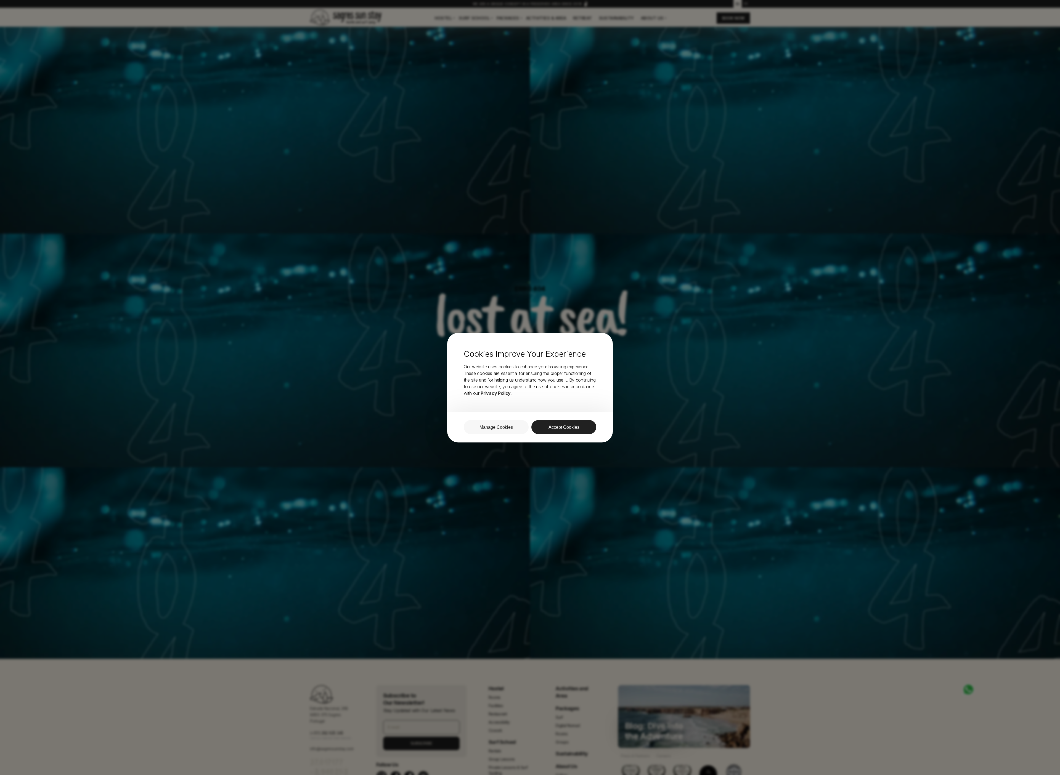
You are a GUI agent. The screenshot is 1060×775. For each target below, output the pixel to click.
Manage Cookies (496, 427)
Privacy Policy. (496, 393)
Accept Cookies (563, 427)
